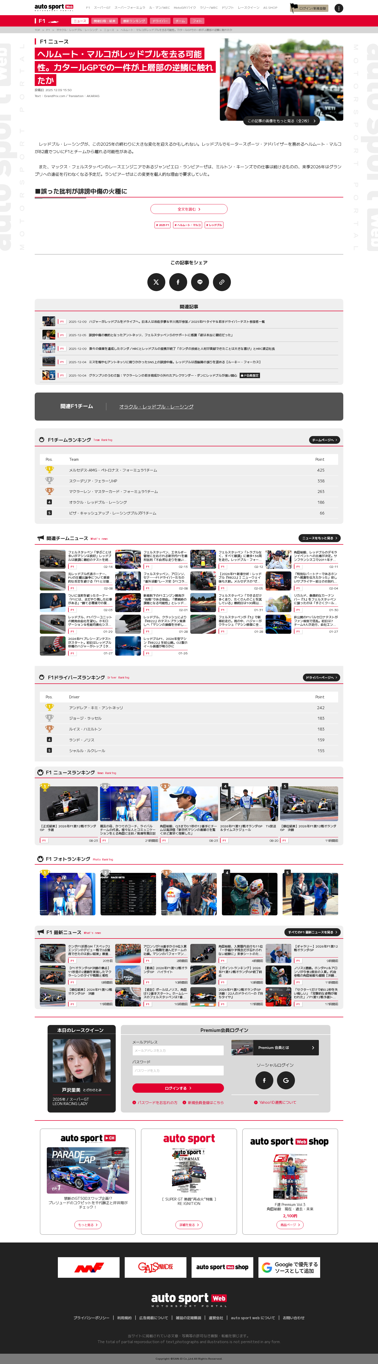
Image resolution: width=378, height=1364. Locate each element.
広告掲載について (153, 1317)
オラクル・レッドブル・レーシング (156, 406)
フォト (197, 21)
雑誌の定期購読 (188, 1317)
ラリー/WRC (209, 7)
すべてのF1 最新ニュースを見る (310, 932)
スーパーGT (102, 7)
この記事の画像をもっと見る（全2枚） (279, 120)
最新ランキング (134, 21)
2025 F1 (164, 225)
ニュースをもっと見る (317, 538)
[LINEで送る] (200, 282)
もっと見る (86, 1224)
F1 (88, 7)
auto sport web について (253, 1317)
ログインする (176, 1088)
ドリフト (228, 7)
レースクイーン (248, 7)
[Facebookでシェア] (178, 282)
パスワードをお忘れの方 (157, 1102)
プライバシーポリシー (92, 1317)
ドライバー (160, 21)
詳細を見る (187, 1224)
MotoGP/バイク (185, 7)
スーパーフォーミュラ (129, 7)
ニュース (80, 21)
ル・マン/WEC (159, 7)
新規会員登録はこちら (206, 1102)
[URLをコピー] (222, 282)
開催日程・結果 (104, 21)
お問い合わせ (293, 1317)
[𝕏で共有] (156, 282)
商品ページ (288, 1224)
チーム (180, 21)
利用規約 (124, 1317)
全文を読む (187, 209)
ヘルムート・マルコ (189, 225)
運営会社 (216, 1317)
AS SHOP (270, 7)
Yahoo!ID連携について (277, 1102)
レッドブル (215, 225)
